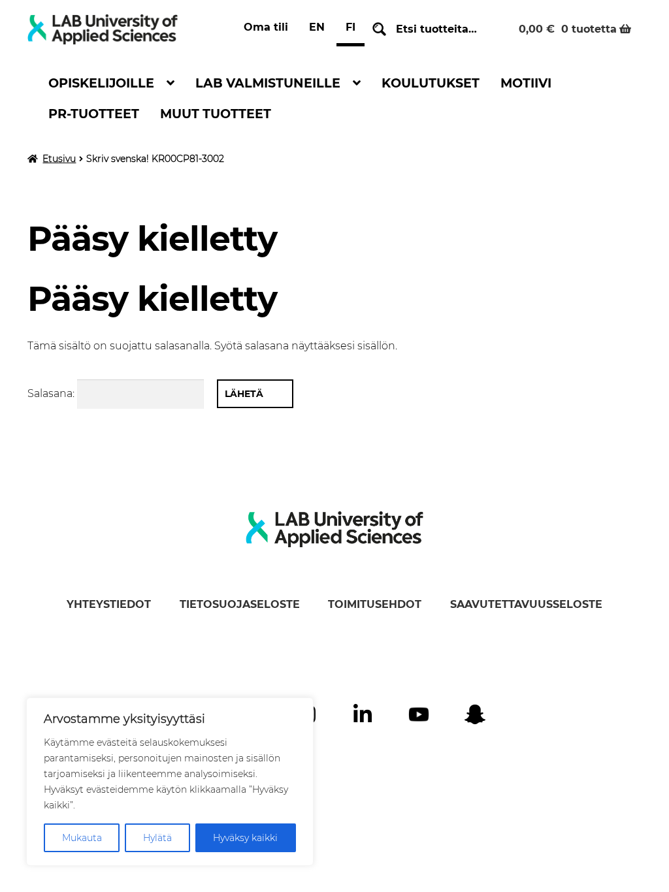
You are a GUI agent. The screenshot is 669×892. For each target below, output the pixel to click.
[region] (170, 781)
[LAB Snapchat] (475, 714)
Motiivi (525, 83)
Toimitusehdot (374, 604)
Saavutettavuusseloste (526, 604)
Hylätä (157, 838)
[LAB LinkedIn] (362, 714)
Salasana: (52, 393)
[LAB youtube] (418, 714)
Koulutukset (431, 83)
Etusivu (59, 159)
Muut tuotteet (215, 113)
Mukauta (82, 838)
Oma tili (266, 27)
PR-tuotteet (93, 113)
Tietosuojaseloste (240, 604)
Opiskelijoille (101, 83)
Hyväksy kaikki (245, 838)
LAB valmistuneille (267, 83)
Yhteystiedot (109, 604)
